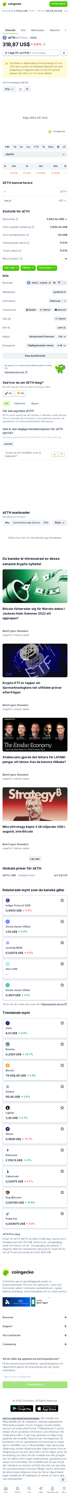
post (30, 73)
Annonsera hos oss (15, 372)
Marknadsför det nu (53, 1004)
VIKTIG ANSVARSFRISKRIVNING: (21, 1418)
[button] (59, 292)
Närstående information (14, 517)
